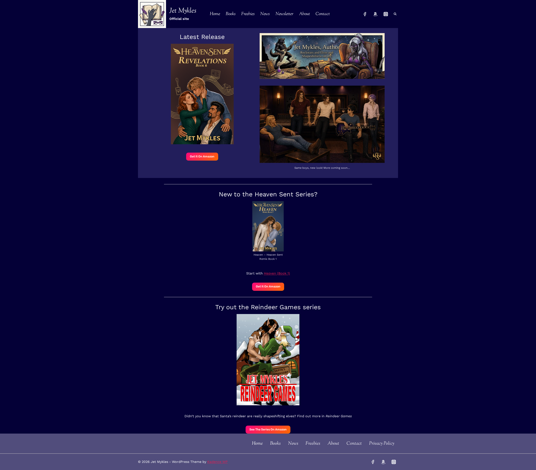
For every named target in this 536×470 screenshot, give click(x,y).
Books (231, 14)
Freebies (248, 14)
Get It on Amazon (268, 286)
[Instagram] (385, 14)
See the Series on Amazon (268, 429)
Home (215, 14)
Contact (323, 14)
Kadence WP (217, 462)
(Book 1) (277, 273)
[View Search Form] (395, 14)
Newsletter (284, 14)
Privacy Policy (381, 443)
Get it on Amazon (202, 156)
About (304, 14)
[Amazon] (375, 14)
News (265, 14)
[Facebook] (365, 14)
